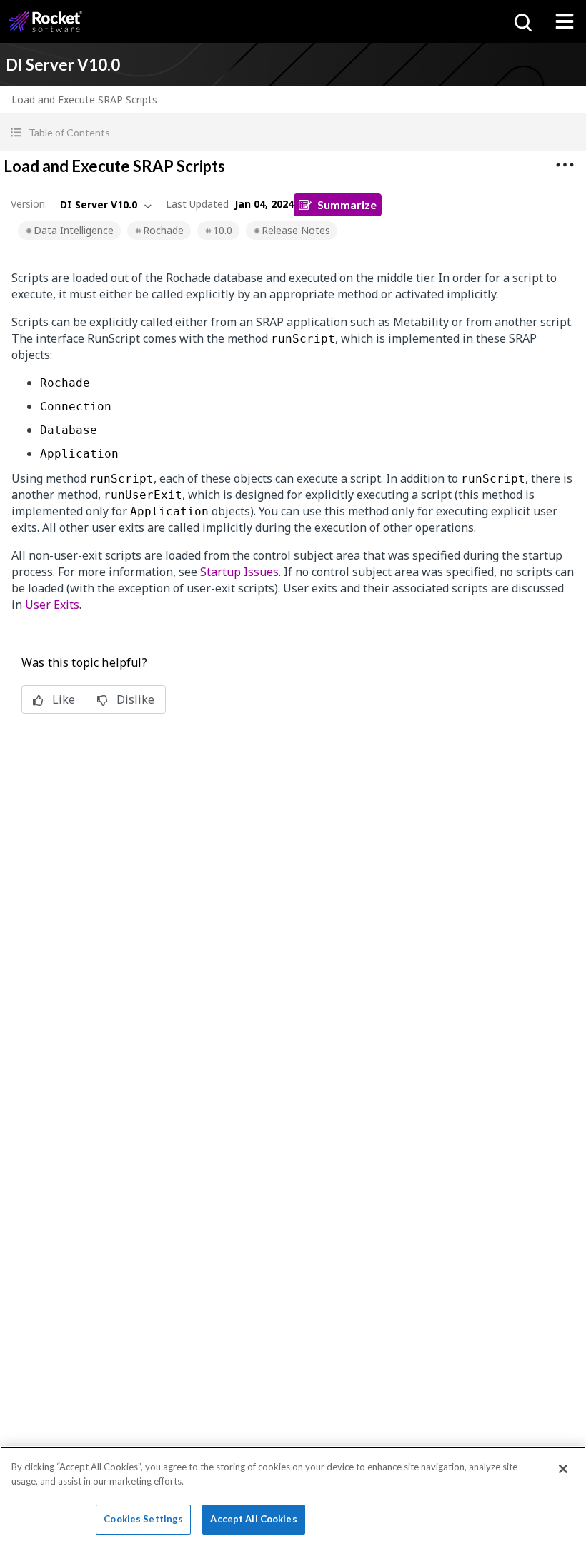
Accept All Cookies (253, 1519)
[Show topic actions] (564, 165)
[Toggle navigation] (564, 21)
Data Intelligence (74, 230)
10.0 (222, 230)
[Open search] (521, 21)
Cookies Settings (143, 1519)
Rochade (163, 230)
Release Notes (296, 230)
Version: (29, 204)
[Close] (563, 1469)
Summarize (347, 204)
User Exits (52, 604)
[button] (293, 132)
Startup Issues (239, 572)
